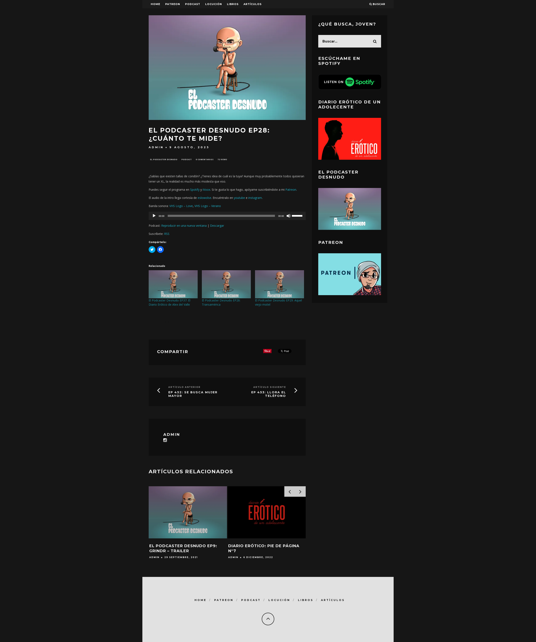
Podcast (187, 159)
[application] (227, 216)
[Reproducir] (154, 216)
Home (155, 4)
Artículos (253, 4)
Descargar (217, 226)
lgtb (154, 321)
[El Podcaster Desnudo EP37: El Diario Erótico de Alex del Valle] (173, 284)
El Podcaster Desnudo (164, 159)
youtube (239, 198)
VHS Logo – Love (181, 206)
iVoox (206, 190)
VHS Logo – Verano (208, 206)
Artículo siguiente (269, 387)
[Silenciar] (288, 216)
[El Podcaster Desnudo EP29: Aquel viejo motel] (279, 284)
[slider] (298, 215)
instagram (255, 198)
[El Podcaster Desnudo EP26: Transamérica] (226, 284)
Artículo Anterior (184, 387)
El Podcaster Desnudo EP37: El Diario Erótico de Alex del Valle (169, 302)
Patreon (172, 4)
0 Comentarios (205, 159)
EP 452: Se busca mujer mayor (193, 394)
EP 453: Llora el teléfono (268, 394)
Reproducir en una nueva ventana (184, 226)
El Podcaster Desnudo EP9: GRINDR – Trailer (183, 548)
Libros (232, 4)
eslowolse (204, 198)
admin (156, 147)
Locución (213, 4)
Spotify (195, 190)
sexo (168, 321)
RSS (166, 234)
